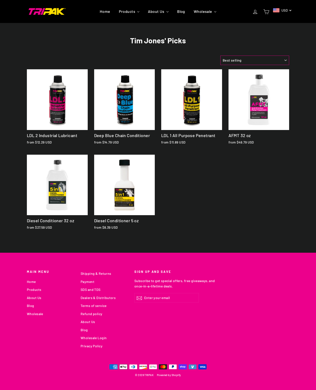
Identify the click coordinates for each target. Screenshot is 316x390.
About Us (156, 11)
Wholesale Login (94, 338)
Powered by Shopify (169, 374)
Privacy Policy (92, 346)
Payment (87, 282)
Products (127, 11)
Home (105, 11)
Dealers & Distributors (98, 298)
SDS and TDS (91, 289)
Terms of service (94, 306)
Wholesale (203, 11)
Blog (181, 11)
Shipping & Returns (96, 273)
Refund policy (92, 314)
